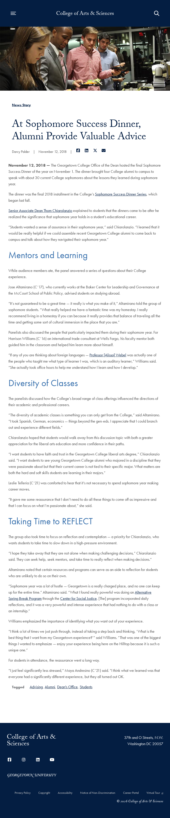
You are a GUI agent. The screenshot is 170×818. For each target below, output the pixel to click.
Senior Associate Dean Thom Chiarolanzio (40, 210)
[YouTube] (52, 759)
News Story (21, 105)
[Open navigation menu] (13, 13)
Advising (36, 686)
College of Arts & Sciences (85, 14)
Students (86, 686)
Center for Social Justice (78, 598)
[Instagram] (23, 759)
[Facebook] (78, 150)
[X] (95, 150)
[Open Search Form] (156, 13)
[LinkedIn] (86, 150)
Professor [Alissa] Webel (107, 354)
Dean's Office (67, 686)
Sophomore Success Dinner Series (120, 194)
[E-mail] (103, 150)
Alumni (50, 686)
